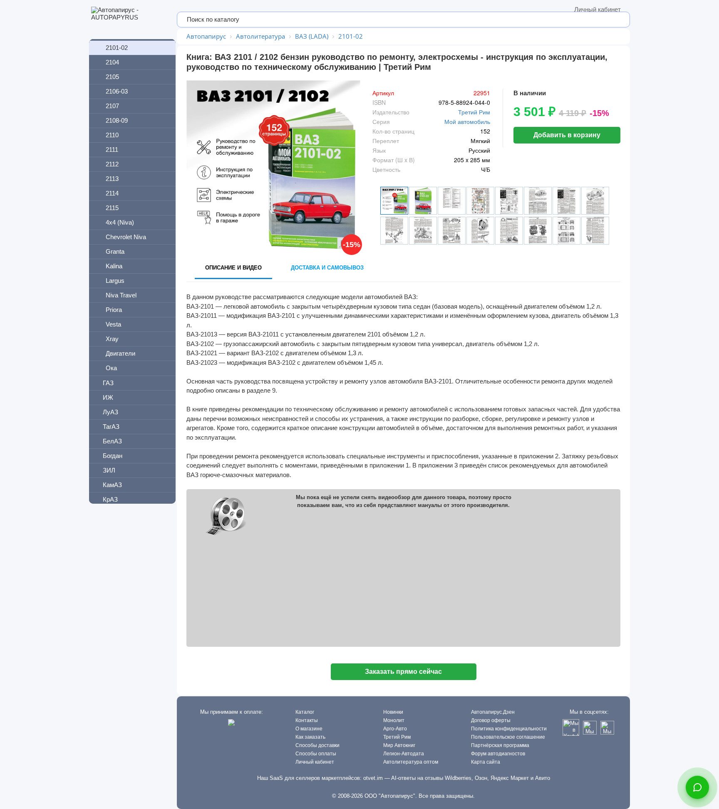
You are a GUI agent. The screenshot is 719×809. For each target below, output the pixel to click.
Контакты (306, 720)
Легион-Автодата (403, 754)
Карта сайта (485, 762)
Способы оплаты (315, 754)
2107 (112, 105)
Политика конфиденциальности (509, 729)
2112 (112, 164)
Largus (115, 280)
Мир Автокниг (399, 745)
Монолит (393, 720)
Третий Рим (474, 112)
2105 (112, 76)
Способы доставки (317, 745)
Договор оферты (491, 720)
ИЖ (108, 397)
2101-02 (117, 47)
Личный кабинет (597, 9)
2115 (112, 207)
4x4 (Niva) (120, 222)
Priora (114, 309)
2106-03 (117, 91)
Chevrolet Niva (126, 236)
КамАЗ (112, 484)
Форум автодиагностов (498, 754)
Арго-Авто (395, 729)
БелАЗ (112, 441)
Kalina (114, 266)
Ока (111, 367)
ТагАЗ (111, 426)
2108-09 (117, 120)
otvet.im (373, 778)
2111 (112, 149)
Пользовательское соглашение (508, 737)
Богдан (112, 455)
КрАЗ (110, 499)
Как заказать (310, 737)
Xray (112, 338)
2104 (112, 62)
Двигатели (120, 353)
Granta (115, 251)
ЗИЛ (109, 470)
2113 (112, 178)
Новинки (393, 712)
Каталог (304, 712)
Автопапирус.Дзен (493, 712)
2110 (112, 135)
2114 (112, 193)
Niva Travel (121, 295)
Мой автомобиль (467, 121)
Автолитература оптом (410, 762)
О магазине (308, 729)
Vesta (113, 324)
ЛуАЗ (110, 412)
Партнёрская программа (500, 745)
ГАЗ (108, 382)
